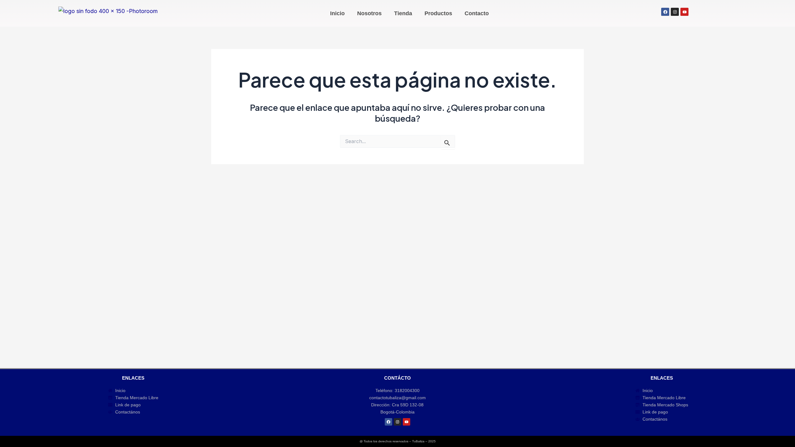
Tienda (403, 13)
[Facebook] (388, 422)
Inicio (337, 13)
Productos (438, 13)
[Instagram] (397, 422)
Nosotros (369, 13)
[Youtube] (406, 422)
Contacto (477, 13)
